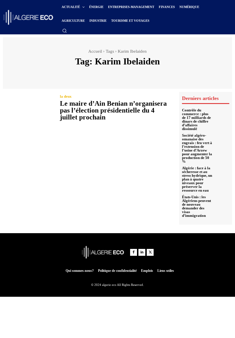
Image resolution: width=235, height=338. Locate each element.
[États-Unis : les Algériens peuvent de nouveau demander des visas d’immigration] (222, 202)
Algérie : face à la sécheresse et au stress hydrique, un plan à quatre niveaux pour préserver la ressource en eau (197, 179)
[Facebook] (133, 252)
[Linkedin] (141, 252)
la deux (66, 96)
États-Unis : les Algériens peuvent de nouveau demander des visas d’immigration (196, 206)
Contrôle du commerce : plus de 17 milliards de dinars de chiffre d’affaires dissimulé (196, 119)
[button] (64, 30)
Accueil (95, 51)
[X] (150, 252)
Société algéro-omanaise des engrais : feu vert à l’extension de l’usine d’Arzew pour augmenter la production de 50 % (197, 148)
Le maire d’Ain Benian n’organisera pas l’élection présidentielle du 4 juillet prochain (113, 110)
